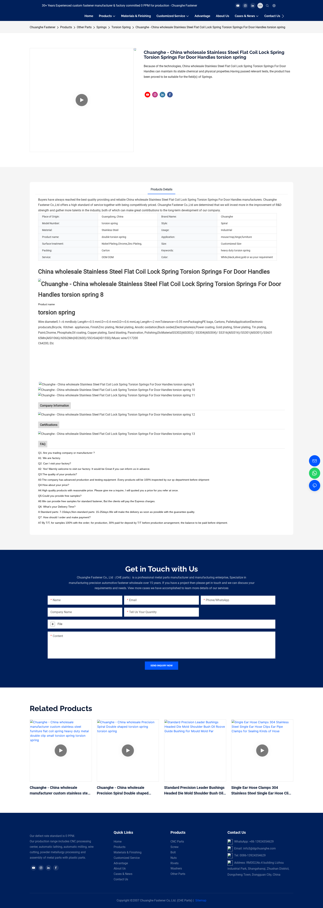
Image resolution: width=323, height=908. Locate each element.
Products (66, 27)
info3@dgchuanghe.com (259, 848)
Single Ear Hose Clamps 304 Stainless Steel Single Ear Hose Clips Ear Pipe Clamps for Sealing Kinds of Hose (261, 790)
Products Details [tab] (161, 189)
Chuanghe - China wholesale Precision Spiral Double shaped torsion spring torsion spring (122, 790)
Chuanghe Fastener (42, 27)
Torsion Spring (121, 27)
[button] (283, 16)
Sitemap (200, 900)
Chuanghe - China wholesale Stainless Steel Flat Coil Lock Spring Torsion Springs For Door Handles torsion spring (210, 27)
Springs (101, 27)
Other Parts (84, 27)
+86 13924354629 (261, 841)
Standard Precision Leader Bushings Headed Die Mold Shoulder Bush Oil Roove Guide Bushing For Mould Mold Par (194, 790)
